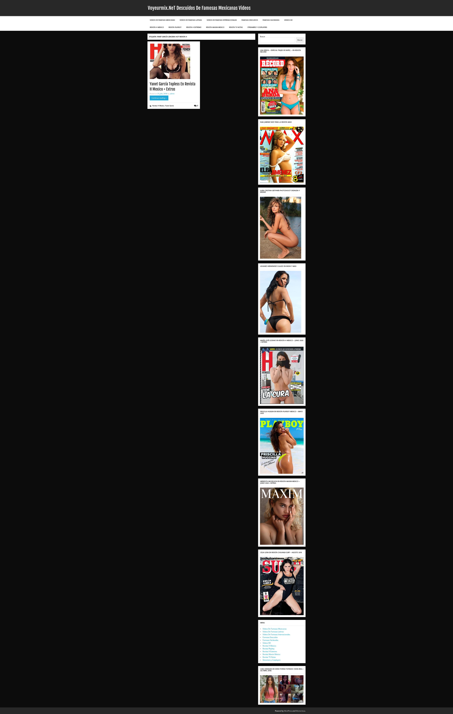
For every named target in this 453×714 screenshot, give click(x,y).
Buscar (262, 36)
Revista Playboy (175, 27)
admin (172, 93)
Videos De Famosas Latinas (191, 20)
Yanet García (169, 105)
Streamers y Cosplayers (257, 27)
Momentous (300, 711)
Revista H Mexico (157, 27)
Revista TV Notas (236, 27)
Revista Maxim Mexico (215, 27)
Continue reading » (159, 98)
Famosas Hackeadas (271, 20)
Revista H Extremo (193, 27)
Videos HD (288, 20)
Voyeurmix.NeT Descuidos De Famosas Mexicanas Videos (199, 8)
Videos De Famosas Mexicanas (162, 20)
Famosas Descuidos (249, 20)
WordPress (288, 711)
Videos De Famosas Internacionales (222, 20)
